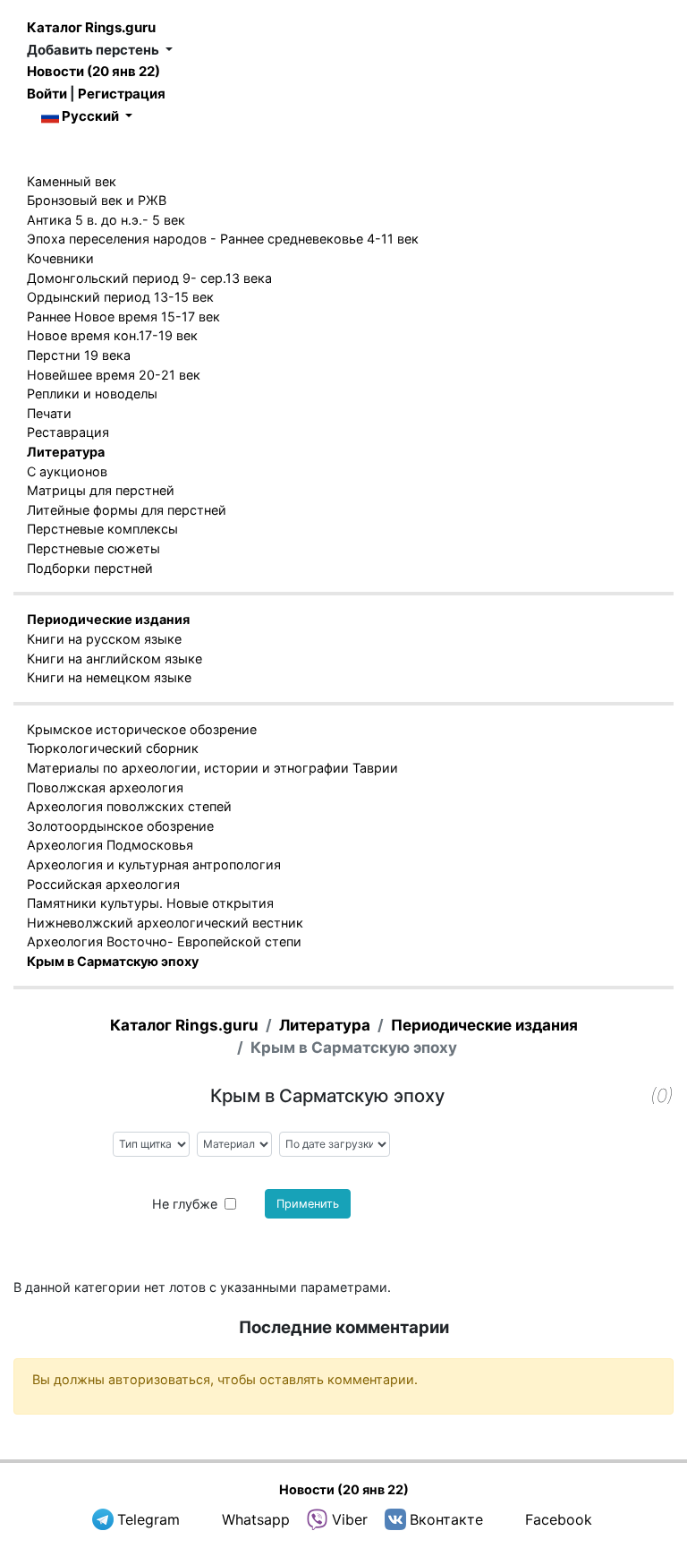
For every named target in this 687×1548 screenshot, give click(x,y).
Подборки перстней (90, 568)
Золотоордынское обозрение (120, 826)
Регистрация (121, 93)
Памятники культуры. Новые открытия (150, 903)
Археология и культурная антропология (154, 864)
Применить (307, 1203)
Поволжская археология (105, 787)
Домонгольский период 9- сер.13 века (149, 278)
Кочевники (60, 258)
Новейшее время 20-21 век (113, 374)
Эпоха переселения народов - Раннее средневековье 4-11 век (223, 238)
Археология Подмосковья (110, 844)
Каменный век (71, 181)
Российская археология (103, 884)
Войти (47, 93)
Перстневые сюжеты (93, 548)
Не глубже (184, 1203)
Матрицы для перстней (100, 490)
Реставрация (68, 432)
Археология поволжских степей (129, 806)
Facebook (558, 1519)
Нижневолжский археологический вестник (165, 922)
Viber (350, 1519)
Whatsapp (256, 1519)
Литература (66, 451)
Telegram (148, 1519)
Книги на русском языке (104, 638)
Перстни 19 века (79, 355)
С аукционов (67, 471)
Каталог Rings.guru (91, 27)
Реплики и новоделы (92, 393)
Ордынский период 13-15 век (120, 296)
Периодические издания (108, 619)
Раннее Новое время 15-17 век (123, 316)
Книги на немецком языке (109, 677)
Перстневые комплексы (102, 528)
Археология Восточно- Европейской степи (164, 941)
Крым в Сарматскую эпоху (113, 961)
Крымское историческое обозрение (142, 729)
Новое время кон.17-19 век (112, 335)
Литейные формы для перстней (126, 509)
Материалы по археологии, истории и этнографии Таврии (212, 767)
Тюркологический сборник (113, 748)
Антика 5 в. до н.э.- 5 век (106, 219)
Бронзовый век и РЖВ (96, 200)
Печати (49, 413)
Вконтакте (446, 1519)
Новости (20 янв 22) (93, 71)
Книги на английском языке (114, 658)
